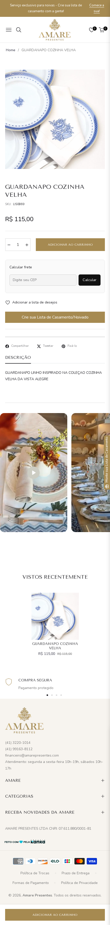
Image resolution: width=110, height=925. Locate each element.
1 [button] (47, 695)
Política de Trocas (34, 873)
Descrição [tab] (18, 357)
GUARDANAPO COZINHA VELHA (55, 646)
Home (10, 50)
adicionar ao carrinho (55, 915)
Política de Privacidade (79, 882)
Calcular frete (20, 267)
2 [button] (52, 695)
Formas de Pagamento (31, 882)
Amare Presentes (37, 895)
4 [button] (61, 695)
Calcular (89, 279)
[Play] (33, 473)
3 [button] (56, 695)
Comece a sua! (96, 8)
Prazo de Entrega (76, 873)
